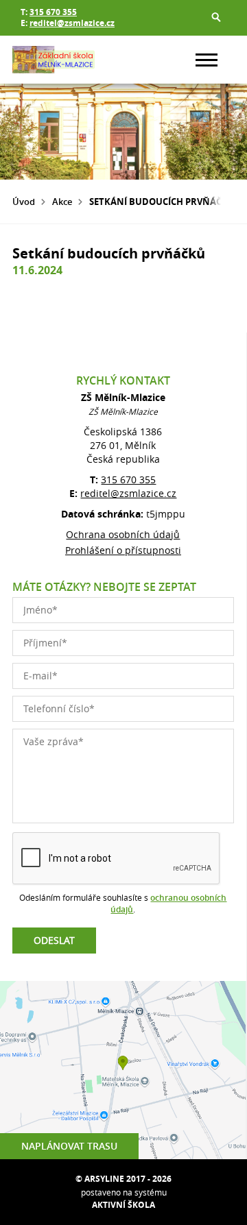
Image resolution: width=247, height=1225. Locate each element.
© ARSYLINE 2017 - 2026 (123, 1179)
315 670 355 (53, 12)
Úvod (23, 201)
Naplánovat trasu (69, 1145)
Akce (62, 201)
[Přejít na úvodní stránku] (53, 59)
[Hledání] (216, 17)
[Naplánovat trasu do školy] (123, 1070)
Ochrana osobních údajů (123, 534)
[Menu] (206, 60)
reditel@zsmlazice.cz (72, 23)
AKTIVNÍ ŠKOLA (123, 1205)
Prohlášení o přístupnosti (123, 550)
